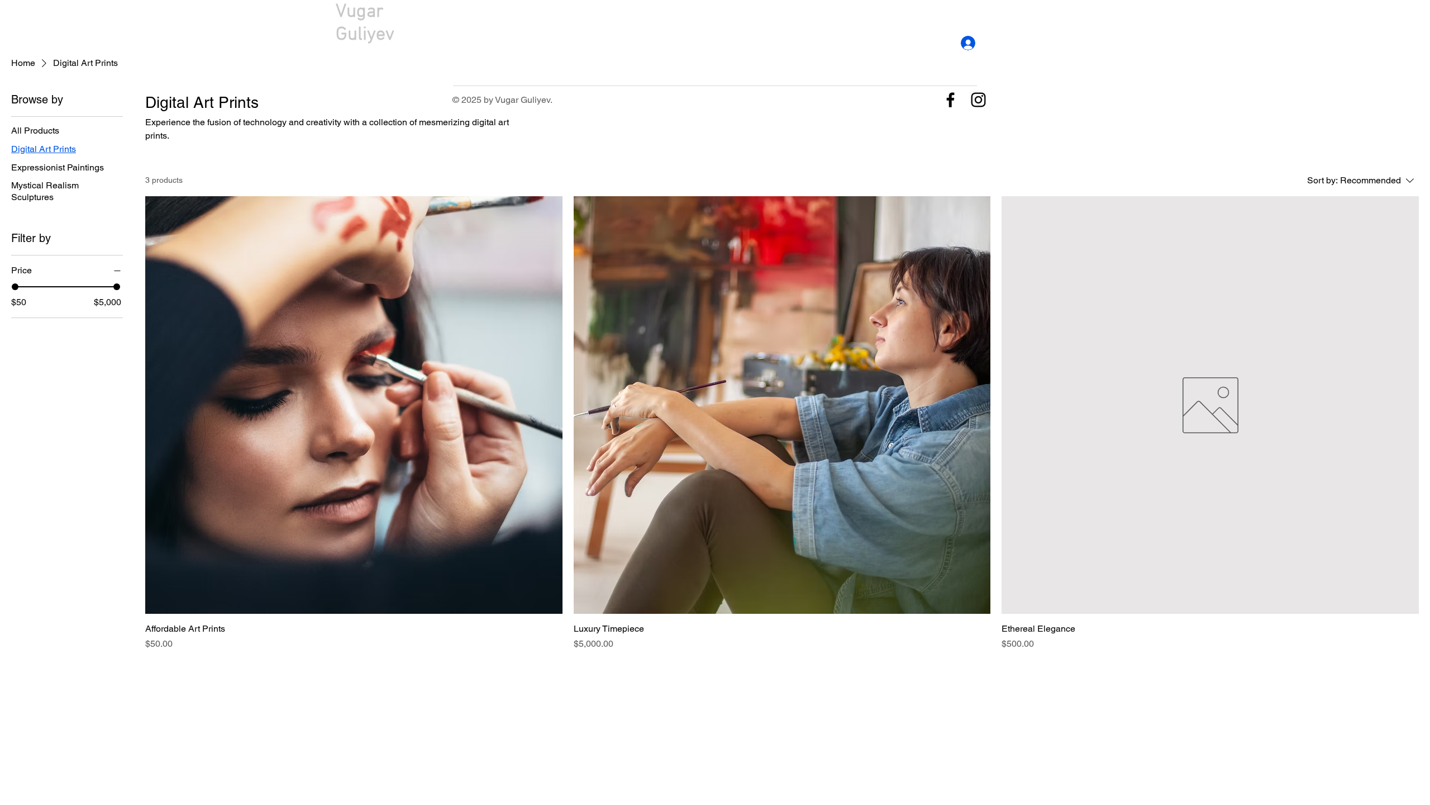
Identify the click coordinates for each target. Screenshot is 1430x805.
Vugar (359, 12)
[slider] (15, 286)
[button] (1107, 23)
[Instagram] (978, 100)
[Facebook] (950, 100)
